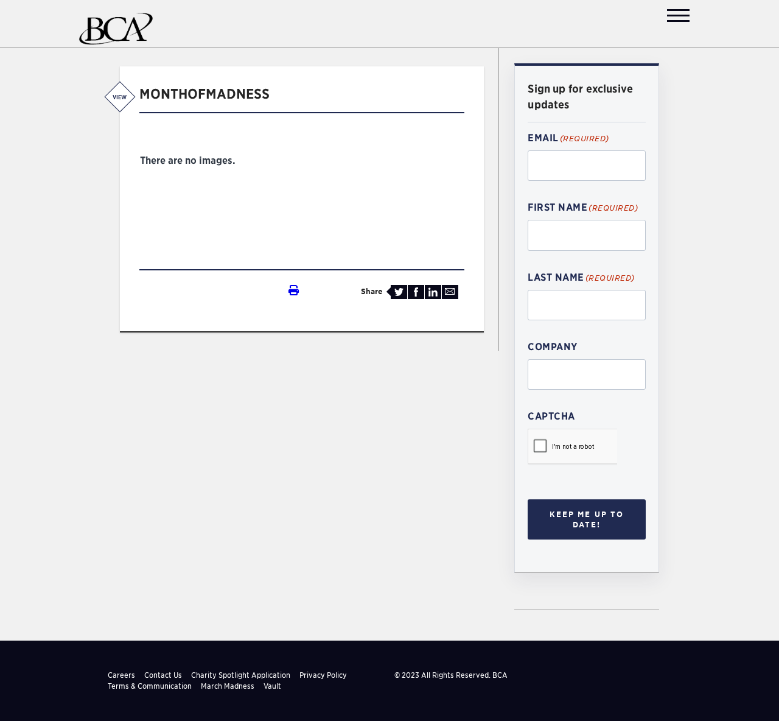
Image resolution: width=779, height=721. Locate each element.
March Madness (227, 686)
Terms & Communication (150, 686)
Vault (272, 686)
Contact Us (163, 675)
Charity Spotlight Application (240, 675)
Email (450, 292)
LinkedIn (433, 292)
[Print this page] (219, 290)
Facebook (416, 292)
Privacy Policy (323, 675)
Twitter (399, 292)
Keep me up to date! (587, 519)
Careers (121, 675)
